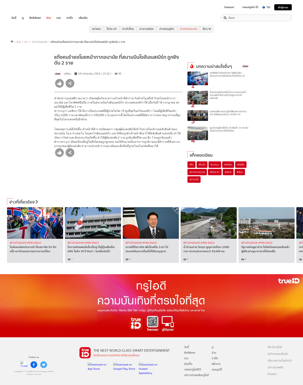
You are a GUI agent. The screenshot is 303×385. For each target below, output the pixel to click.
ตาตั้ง (69, 18)
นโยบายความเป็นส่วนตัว (280, 361)
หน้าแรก (96, 29)
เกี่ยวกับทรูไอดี (275, 347)
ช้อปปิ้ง (188, 364)
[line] (24, 364)
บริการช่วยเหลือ (275, 367)
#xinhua (215, 164)
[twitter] (43, 364)
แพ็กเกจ (216, 364)
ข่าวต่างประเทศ (188, 29)
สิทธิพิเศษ (35, 18)
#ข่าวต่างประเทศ (197, 172)
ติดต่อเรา (272, 374)
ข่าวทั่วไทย (128, 29)
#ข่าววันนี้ (194, 179)
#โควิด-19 (214, 172)
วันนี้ (13, 18)
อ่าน (48, 18)
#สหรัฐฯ (228, 164)
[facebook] (33, 364)
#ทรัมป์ (228, 172)
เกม (58, 18)
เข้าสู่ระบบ (283, 7)
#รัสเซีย (240, 164)
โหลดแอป (229, 7)
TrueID (21, 7)
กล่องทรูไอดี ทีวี (250, 7)
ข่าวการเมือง (146, 29)
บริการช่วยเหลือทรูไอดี (196, 375)
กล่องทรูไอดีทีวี (192, 369)
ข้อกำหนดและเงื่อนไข (278, 354)
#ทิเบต (240, 172)
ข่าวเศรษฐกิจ (166, 29)
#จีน (191, 164)
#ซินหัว (202, 164)
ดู (23, 18)
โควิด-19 (111, 29)
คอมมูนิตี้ (217, 369)
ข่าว (26, 42)
